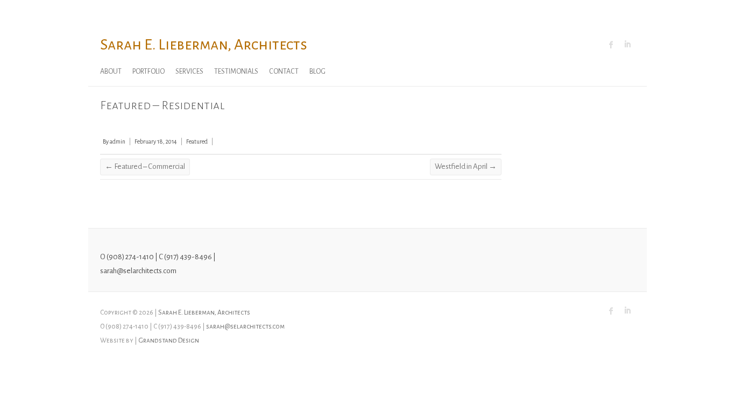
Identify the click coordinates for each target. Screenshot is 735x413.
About (111, 71)
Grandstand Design (168, 340)
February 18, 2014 (156, 141)
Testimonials (236, 71)
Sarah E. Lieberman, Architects (203, 45)
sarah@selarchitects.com (245, 326)
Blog (317, 71)
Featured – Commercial (145, 166)
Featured (197, 141)
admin (117, 141)
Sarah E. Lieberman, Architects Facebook (611, 45)
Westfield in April (466, 166)
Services (189, 71)
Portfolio (148, 71)
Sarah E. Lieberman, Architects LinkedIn (627, 45)
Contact (284, 71)
